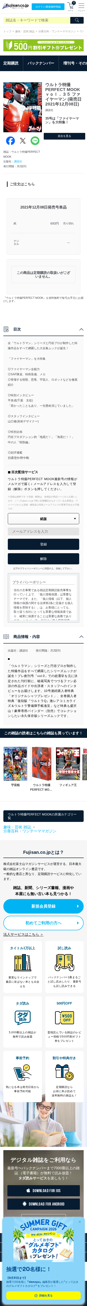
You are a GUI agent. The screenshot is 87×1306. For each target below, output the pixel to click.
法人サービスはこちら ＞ (23, 934)
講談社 (18, 161)
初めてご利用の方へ (43, 923)
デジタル (16, 243)
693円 (54, 223)
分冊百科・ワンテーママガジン (57, 31)
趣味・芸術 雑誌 (25, 31)
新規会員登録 (43, 906)
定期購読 (11, 63)
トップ (7, 31)
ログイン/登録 (48, 6)
